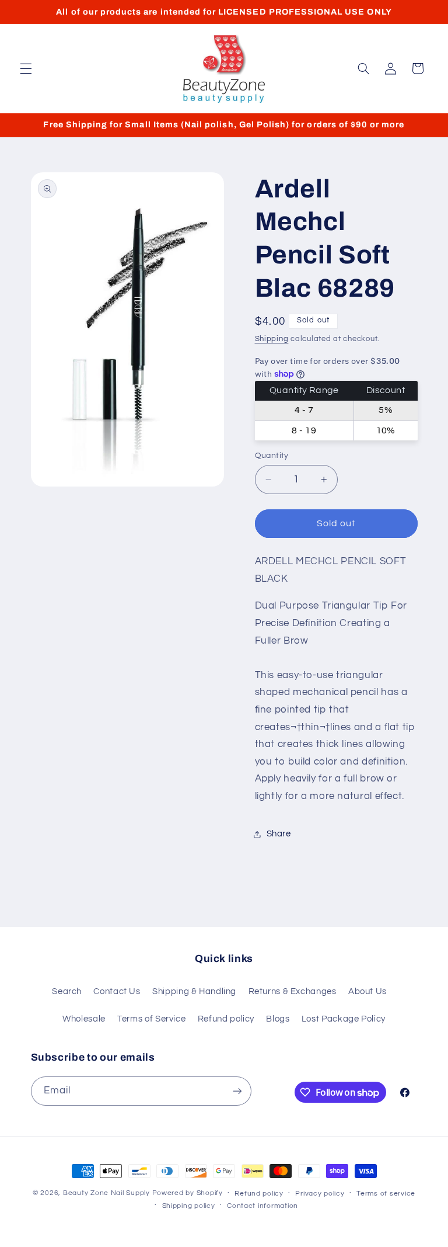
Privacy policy (319, 1193)
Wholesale (84, 1019)
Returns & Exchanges (293, 991)
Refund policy (226, 1019)
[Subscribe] (236, 1090)
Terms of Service (151, 1019)
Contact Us (116, 991)
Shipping (272, 339)
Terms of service (385, 1193)
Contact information (262, 1206)
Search (67, 991)
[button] (25, 68)
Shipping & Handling (194, 991)
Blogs (277, 1019)
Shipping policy (188, 1206)
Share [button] (279, 833)
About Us (367, 991)
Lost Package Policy (344, 1019)
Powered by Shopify (187, 1193)
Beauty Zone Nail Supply (106, 1193)
